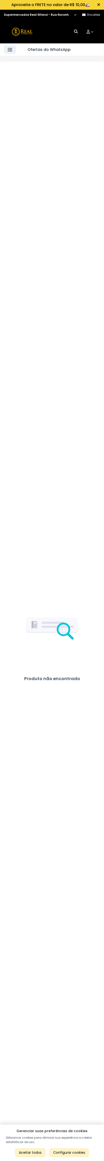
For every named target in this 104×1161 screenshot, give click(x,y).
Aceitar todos (30, 1152)
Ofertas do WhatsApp (49, 49)
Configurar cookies (69, 1152)
